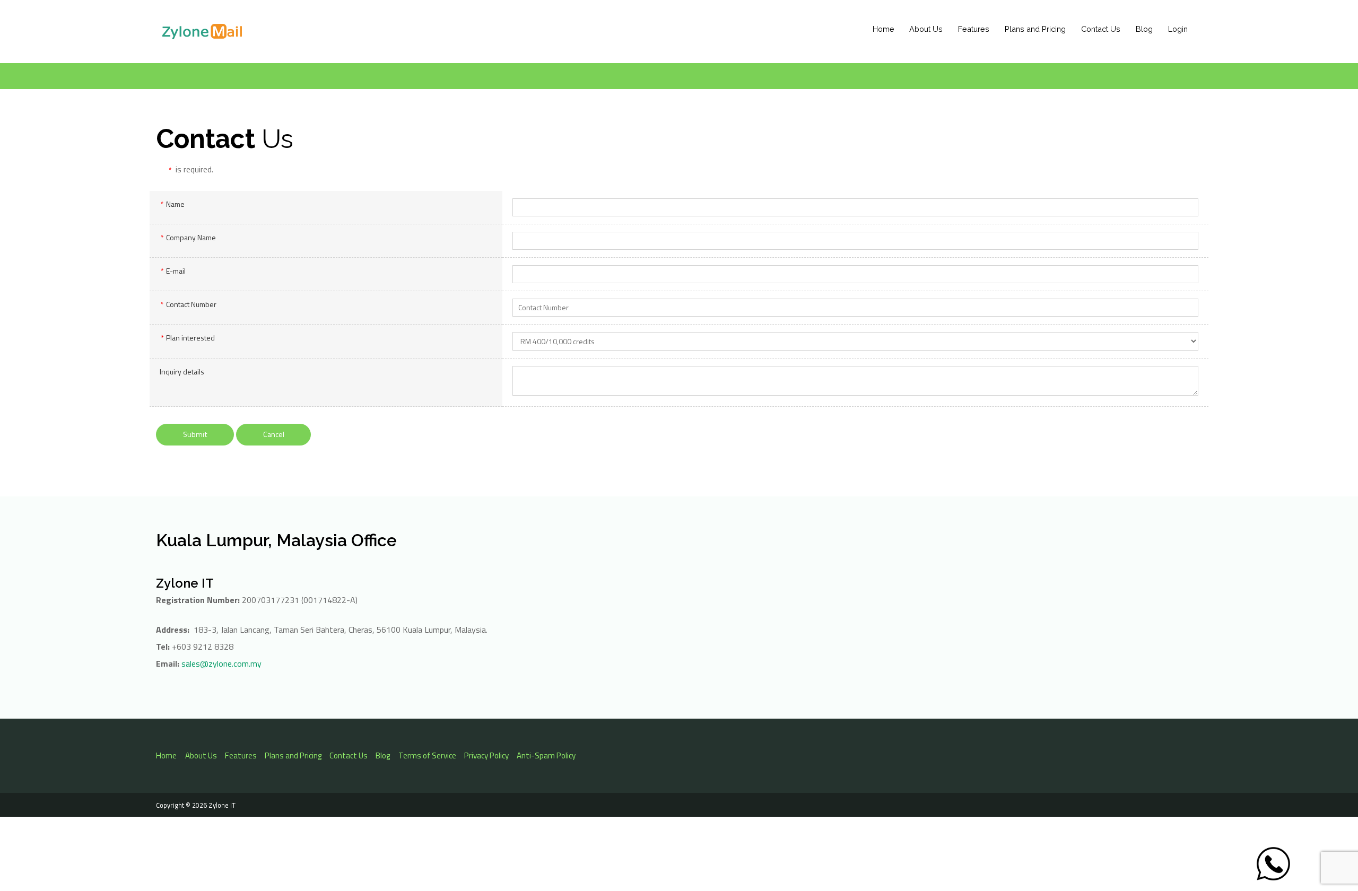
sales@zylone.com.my (221, 663)
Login (1178, 28)
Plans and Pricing (1035, 28)
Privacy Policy (486, 755)
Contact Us (1100, 28)
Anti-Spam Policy (546, 755)
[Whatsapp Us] (1273, 863)
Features (973, 28)
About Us (926, 28)
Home (883, 28)
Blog (1144, 28)
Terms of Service (427, 755)
